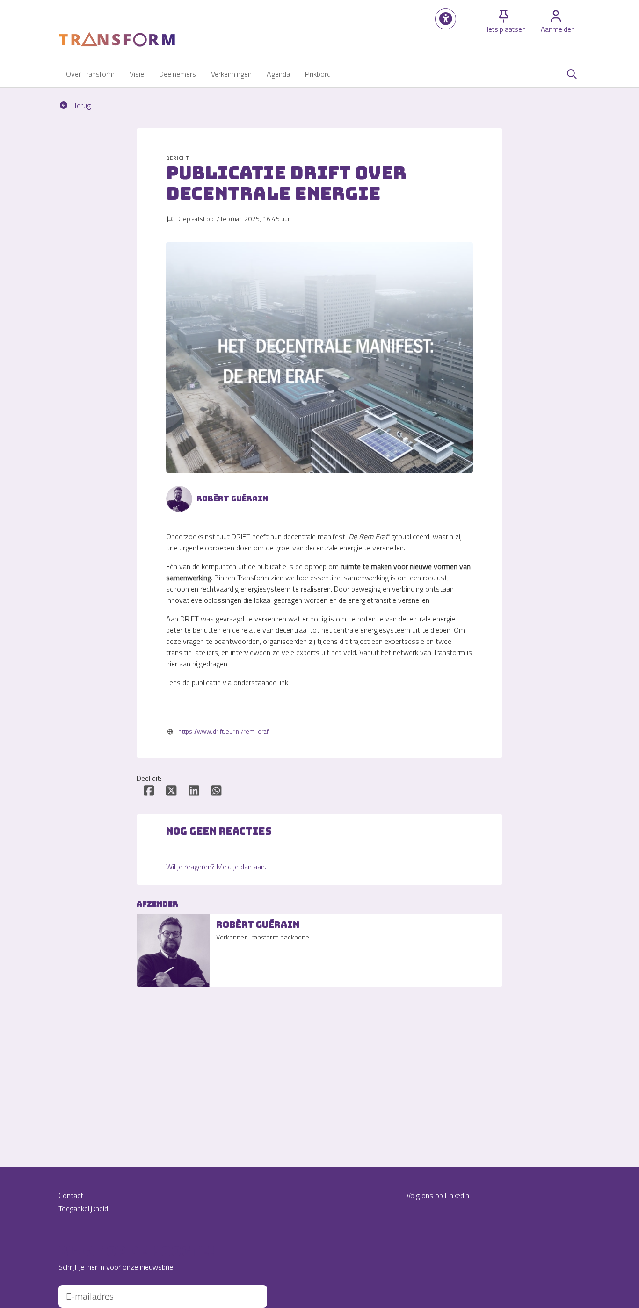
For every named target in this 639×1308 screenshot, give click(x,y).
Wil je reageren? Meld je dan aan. (216, 866)
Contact (70, 1195)
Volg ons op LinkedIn (438, 1195)
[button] (445, 18)
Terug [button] (81, 105)
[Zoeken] (572, 74)
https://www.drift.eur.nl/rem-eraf (223, 731)
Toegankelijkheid (83, 1208)
